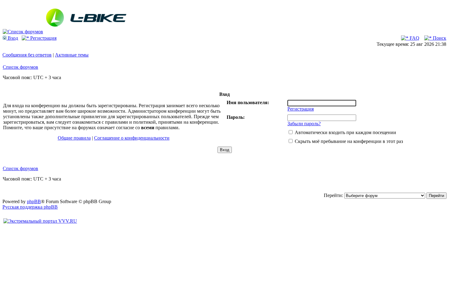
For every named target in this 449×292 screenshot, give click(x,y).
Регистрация (43, 38)
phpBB (34, 201)
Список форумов (20, 67)
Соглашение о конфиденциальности (132, 138)
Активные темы (72, 54)
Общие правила (74, 138)
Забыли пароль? (304, 123)
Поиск (439, 38)
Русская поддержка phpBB (30, 207)
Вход (12, 38)
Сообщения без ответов (27, 54)
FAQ (413, 38)
